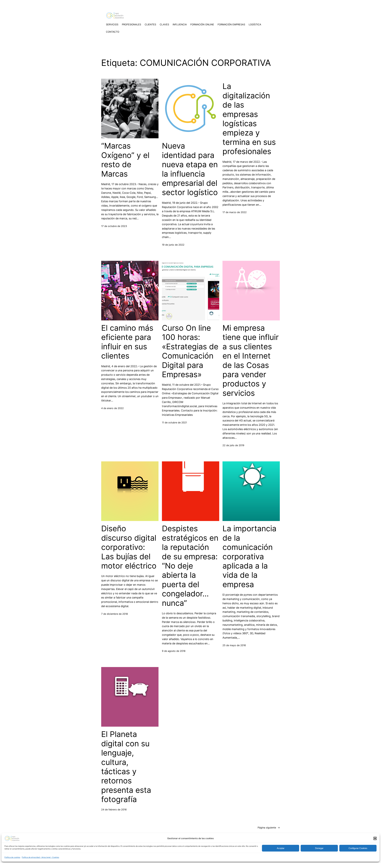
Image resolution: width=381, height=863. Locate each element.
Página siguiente (269, 827)
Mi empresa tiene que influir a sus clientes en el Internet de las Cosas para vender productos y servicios (250, 360)
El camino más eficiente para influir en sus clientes (127, 341)
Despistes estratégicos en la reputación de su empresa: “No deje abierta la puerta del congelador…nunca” (190, 566)
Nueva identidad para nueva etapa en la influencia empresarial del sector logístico (190, 169)
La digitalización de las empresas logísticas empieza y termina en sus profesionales (249, 119)
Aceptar (280, 848)
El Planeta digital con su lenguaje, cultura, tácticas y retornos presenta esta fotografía (126, 767)
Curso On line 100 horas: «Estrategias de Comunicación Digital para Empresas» (190, 351)
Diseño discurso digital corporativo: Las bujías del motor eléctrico (128, 547)
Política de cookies (12, 857)
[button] (375, 838)
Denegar (319, 848)
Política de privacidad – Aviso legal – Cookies (40, 857)
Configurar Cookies (358, 848)
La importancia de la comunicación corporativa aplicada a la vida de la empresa (249, 556)
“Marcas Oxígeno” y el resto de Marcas (125, 159)
